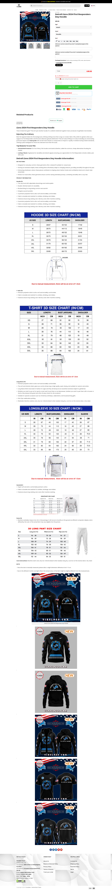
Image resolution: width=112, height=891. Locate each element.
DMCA (72, 869)
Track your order (61, 10)
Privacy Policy (47, 866)
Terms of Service (48, 869)
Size (56, 38)
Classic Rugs (51, 10)
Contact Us (70, 10)
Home (36, 10)
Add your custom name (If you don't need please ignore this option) (71, 45)
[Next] (48, 27)
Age (56, 24)
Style (57, 31)
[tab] (19, 123)
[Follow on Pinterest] (58, 850)
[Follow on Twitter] (56, 850)
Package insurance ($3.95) (63, 62)
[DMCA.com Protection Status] (21, 881)
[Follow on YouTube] (61, 850)
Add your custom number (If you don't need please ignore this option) (72, 53)
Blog (75, 10)
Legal (71, 872)
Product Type (43, 10)
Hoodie (57, 12)
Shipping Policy (74, 864)
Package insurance (60, 60)
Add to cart (73, 87)
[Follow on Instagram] (53, 850)
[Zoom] (21, 40)
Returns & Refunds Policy (50, 864)
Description (19, 123)
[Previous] (22, 27)
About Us (46, 861)
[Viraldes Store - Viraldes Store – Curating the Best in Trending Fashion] (20, 5)
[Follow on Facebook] (51, 850)
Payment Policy (74, 866)
